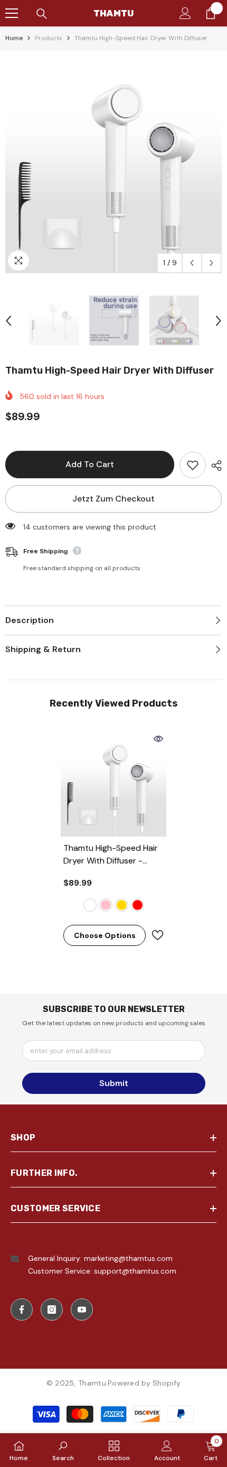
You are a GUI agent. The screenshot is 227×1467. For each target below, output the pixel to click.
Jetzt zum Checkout (113, 498)
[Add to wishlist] (192, 465)
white (90, 905)
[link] (63, 1450)
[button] (192, 263)
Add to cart (89, 464)
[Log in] (185, 13)
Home (14, 38)
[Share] (214, 465)
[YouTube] (82, 1309)
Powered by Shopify (144, 1383)
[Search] (41, 13)
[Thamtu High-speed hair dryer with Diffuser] (113, 784)
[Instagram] (52, 1309)
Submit (113, 1083)
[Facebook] (22, 1309)
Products (48, 38)
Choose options (105, 935)
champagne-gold (121, 905)
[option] (113, 165)
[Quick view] (158, 739)
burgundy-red (137, 905)
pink (105, 905)
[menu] (11, 13)
